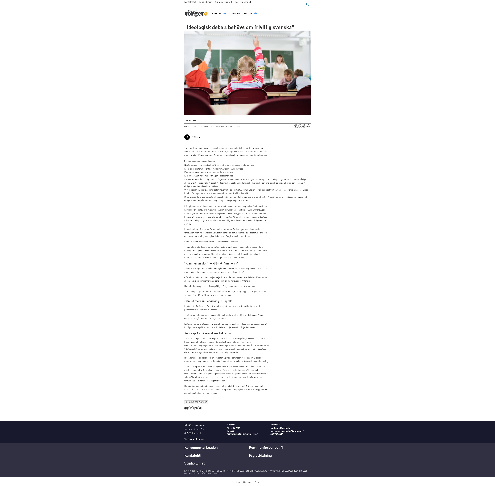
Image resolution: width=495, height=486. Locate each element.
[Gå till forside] (196, 13)
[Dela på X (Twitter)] (300, 126)
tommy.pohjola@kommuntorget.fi (242, 433)
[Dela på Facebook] (296, 126)
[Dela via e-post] (308, 126)
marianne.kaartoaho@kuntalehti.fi (287, 431)
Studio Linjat (205, 1)
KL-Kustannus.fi (243, 1)
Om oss (248, 13)
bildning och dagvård (196, 402)
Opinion (236, 13)
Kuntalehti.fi (190, 1)
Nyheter (216, 13)
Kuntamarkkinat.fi (223, 1)
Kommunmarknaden (201, 447)
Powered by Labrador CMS (247, 482)
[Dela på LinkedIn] (304, 126)
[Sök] (307, 4)
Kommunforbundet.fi (266, 447)
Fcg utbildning (260, 455)
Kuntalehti (192, 455)
